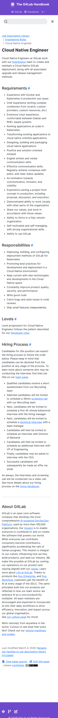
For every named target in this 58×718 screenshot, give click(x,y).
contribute (18, 665)
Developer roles (20, 332)
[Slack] (3, 712)
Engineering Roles (15, 39)
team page (21, 377)
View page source (16, 661)
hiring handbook (29, 486)
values (34, 568)
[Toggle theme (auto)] (43, 12)
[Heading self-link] (28, 88)
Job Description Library (16, 35)
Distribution (19, 61)
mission (28, 528)
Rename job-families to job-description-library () (24, 651)
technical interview (31, 422)
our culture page (16, 616)
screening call (39, 398)
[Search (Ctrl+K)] (25, 21)
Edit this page (40, 661)
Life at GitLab (24, 572)
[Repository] (9, 712)
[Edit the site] (16, 712)
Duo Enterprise (26, 576)
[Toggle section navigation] (52, 21)
